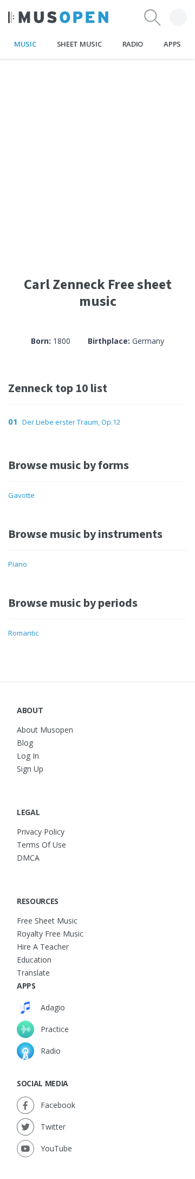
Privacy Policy (40, 831)
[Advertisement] (97, 156)
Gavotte (21, 495)
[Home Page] (58, 17)
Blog (25, 743)
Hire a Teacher (43, 946)
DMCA (28, 858)
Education (34, 959)
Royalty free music (50, 933)
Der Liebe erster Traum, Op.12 (71, 422)
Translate (33, 972)
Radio (132, 44)
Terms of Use (41, 845)
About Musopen (45, 730)
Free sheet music (47, 920)
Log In (28, 756)
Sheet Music (79, 44)
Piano (17, 564)
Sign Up (30, 769)
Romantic (23, 633)
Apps (172, 44)
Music (25, 44)
